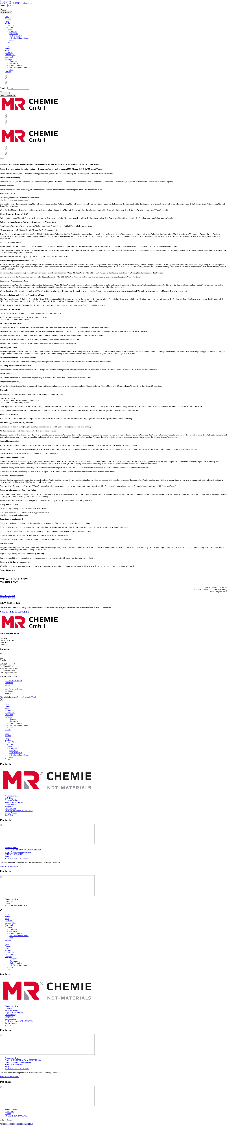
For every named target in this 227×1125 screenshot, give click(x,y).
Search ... (3, 5)
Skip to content (5, 1)
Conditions (9, 683)
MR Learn (9, 23)
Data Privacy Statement (13, 681)
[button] (7, 598)
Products (8, 19)
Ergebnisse (5, 93)
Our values (13, 34)
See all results (6, 12)
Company (8, 29)
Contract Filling (10, 25)
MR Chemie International (18, 38)
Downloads (9, 27)
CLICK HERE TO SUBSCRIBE (15, 612)
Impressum (9, 685)
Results (3, 10)
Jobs (11, 40)
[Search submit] (1, 8)
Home (7, 17)
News (7, 21)
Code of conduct (15, 36)
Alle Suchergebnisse (8, 95)
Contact (8, 42)
